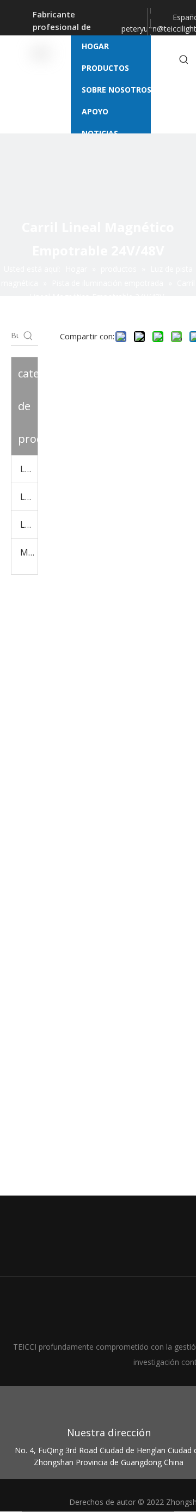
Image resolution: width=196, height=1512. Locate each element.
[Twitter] (150, 30)
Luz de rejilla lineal (29, 497)
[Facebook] (150, 15)
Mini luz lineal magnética (29, 552)
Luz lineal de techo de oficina (29, 525)
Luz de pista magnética (29, 469)
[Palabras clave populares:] (184, 60)
